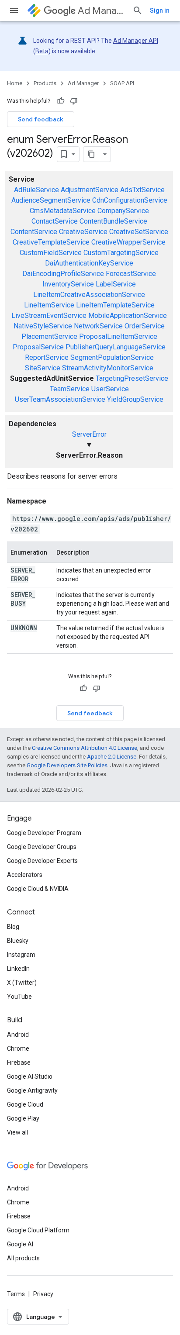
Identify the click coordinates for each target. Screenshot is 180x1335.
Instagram (21, 954)
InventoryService (68, 284)
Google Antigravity (32, 1090)
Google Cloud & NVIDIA (38, 888)
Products (45, 83)
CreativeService (83, 232)
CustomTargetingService (121, 252)
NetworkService (98, 326)
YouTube (19, 996)
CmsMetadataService (63, 211)
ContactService (54, 221)
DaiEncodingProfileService (63, 273)
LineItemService (49, 305)
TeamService (70, 389)
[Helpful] (60, 100)
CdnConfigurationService (129, 200)
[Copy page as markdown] (91, 154)
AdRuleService (36, 190)
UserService (110, 389)
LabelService (116, 284)
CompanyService (123, 211)
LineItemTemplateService (115, 305)
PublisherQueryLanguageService (116, 347)
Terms (16, 1293)
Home (14, 83)
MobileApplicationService (127, 315)
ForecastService (131, 273)
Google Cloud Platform (38, 1230)
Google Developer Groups (41, 846)
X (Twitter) (22, 982)
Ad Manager (101, 11)
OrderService (145, 326)
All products (23, 1258)
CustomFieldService (51, 252)
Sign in (160, 10)
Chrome (18, 1048)
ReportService (47, 357)
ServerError (89, 434)
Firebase (19, 1062)
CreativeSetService (138, 232)
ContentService (33, 232)
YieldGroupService (135, 399)
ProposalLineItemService (118, 336)
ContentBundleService (113, 221)
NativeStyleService (43, 326)
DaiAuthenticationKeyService (89, 263)
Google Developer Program (44, 832)
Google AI (20, 1244)
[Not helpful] (73, 100)
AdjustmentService (89, 190)
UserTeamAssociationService (60, 399)
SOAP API (122, 83)
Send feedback (40, 119)
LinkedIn (18, 968)
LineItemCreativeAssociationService (89, 294)
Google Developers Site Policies (67, 765)
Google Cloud (25, 1104)
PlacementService (49, 336)
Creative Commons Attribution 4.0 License (84, 748)
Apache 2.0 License (111, 756)
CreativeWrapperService (128, 242)
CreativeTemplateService (51, 242)
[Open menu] (14, 10)
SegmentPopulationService (112, 357)
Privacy (43, 1293)
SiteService (42, 368)
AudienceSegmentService (50, 200)
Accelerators (24, 874)
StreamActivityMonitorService (107, 368)
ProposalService (38, 347)
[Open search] (137, 10)
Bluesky (17, 940)
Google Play (23, 1118)
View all (17, 1132)
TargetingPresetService (132, 378)
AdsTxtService (142, 190)
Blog (13, 926)
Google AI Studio (29, 1076)
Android (18, 1034)
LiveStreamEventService (49, 315)
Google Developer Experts (42, 860)
